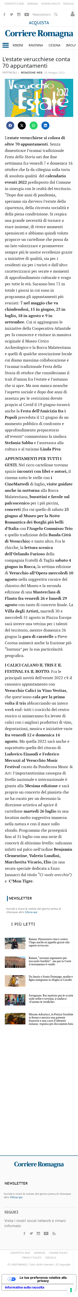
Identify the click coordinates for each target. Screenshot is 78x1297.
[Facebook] (4, 14)
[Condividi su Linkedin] (45, 125)
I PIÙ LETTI (23, 924)
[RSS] (54, 1233)
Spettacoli (9, 72)
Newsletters (42, 14)
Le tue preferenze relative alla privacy (43, 1279)
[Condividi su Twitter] (21, 125)
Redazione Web (31, 72)
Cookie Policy (58, 1253)
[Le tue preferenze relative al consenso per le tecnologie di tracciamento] (71, 1290)
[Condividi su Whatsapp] (33, 125)
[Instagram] (19, 14)
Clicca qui (31, 912)
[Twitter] (12, 14)
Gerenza (39, 1253)
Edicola (50, 1257)
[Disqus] (39, 1095)
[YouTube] (26, 14)
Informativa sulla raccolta (24, 1287)
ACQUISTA (39, 23)
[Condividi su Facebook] (10, 125)
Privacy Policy (31, 1257)
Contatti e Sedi (20, 1253)
